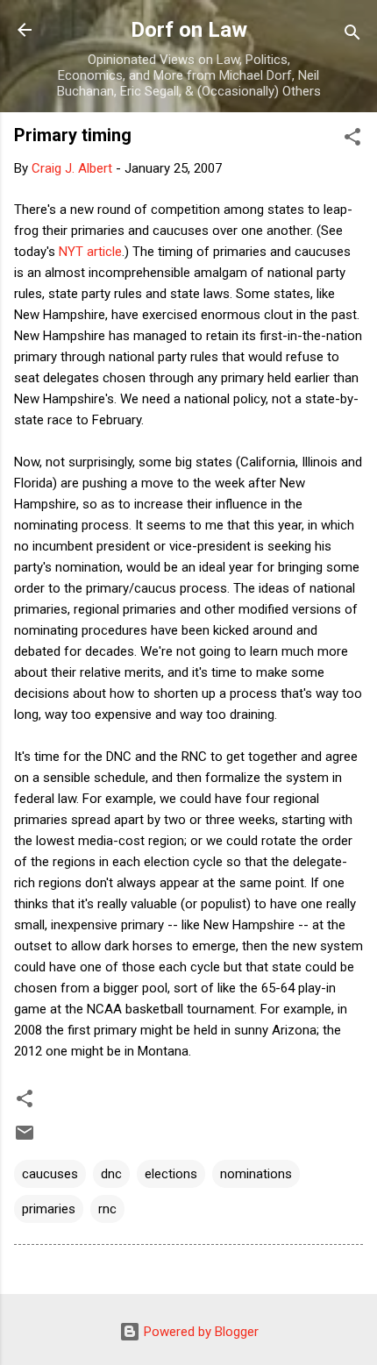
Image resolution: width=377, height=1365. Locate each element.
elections (171, 1174)
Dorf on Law (189, 30)
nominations (256, 1174)
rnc (107, 1209)
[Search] (352, 35)
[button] (352, 139)
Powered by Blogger (199, 1332)
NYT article (90, 251)
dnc (111, 1174)
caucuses (50, 1174)
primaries (48, 1209)
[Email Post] (24, 1139)
